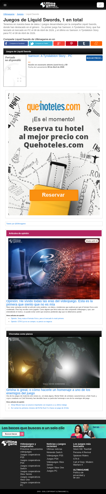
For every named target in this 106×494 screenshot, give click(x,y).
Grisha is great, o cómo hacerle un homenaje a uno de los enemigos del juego (48, 391)
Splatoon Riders (81, 455)
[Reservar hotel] (54, 154)
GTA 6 (76, 459)
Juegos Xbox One (55, 467)
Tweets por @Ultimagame (16, 224)
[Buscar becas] (53, 431)
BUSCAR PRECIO (94, 58)
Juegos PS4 (52, 459)
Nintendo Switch (54, 452)
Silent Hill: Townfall (82, 449)
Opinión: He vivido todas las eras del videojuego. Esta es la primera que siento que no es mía (49, 302)
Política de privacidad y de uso (79, 475)
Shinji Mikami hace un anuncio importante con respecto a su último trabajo (39, 405)
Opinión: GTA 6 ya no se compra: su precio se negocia (31, 322)
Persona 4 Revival (82, 452)
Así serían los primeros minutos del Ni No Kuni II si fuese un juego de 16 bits (40, 408)
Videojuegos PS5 (55, 455)
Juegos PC (52, 471)
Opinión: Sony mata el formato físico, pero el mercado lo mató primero (37, 318)
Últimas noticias (54, 449)
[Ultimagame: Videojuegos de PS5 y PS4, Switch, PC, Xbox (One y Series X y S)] (49, 5)
